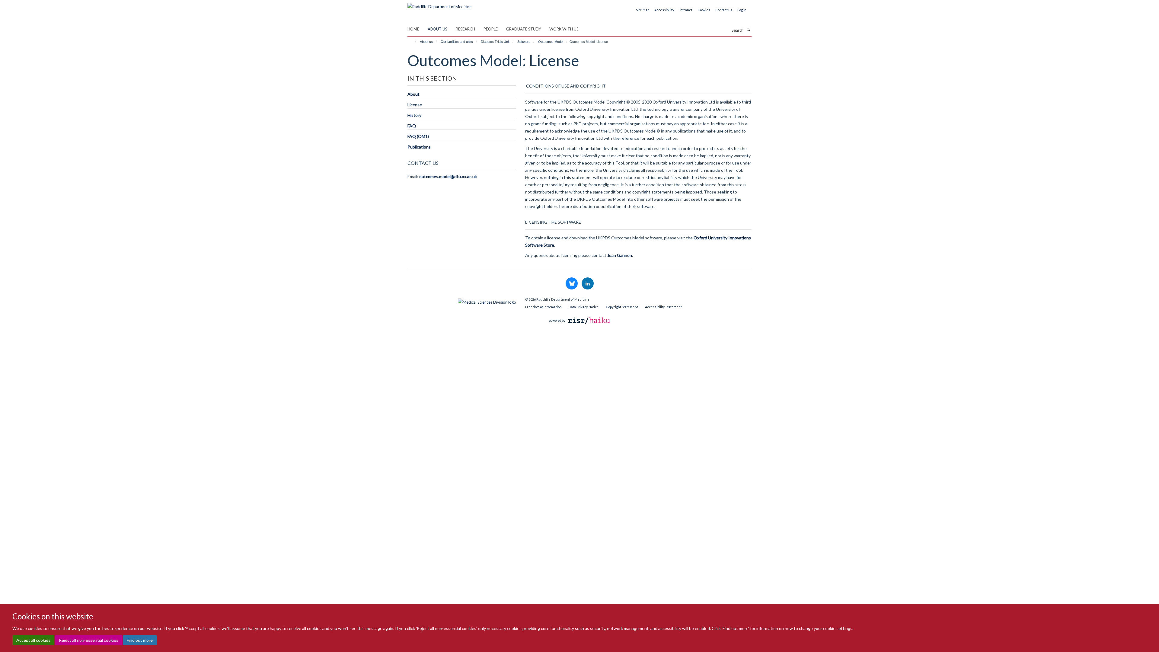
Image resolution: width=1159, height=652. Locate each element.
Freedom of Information (543, 307)
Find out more (140, 640)
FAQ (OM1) (418, 136)
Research (465, 29)
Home (413, 29)
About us (437, 29)
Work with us (564, 29)
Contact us (723, 10)
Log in (741, 10)
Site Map (642, 10)
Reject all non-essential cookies (88, 640)
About (413, 94)
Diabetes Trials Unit (495, 41)
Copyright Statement (622, 307)
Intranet (685, 10)
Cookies (704, 10)
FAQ (411, 125)
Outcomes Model (550, 41)
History (414, 115)
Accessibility (664, 10)
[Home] (412, 41)
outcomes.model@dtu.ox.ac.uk (448, 176)
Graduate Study (523, 29)
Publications (419, 146)
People (491, 29)
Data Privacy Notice (584, 307)
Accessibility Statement (663, 307)
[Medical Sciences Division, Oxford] (461, 301)
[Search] (748, 29)
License (414, 104)
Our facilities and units (457, 41)
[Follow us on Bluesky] (572, 283)
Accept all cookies (33, 640)
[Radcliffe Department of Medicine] (439, 4)
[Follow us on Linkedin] (588, 283)
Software (523, 41)
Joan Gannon (619, 255)
